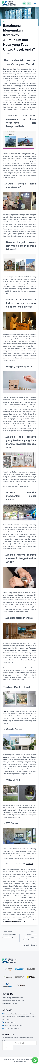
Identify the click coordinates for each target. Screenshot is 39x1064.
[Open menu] (35, 3)
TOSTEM (6, 711)
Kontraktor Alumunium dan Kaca (13, 1001)
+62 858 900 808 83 (11, 1028)
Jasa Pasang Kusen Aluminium (12, 998)
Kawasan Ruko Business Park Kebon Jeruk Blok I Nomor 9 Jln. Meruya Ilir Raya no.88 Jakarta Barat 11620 (19, 1016)
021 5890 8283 (9, 1022)
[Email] (29, 3)
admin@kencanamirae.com (13, 1025)
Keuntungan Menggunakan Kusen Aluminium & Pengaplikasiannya (29, 938)
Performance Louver (9, 1004)
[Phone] (24, 3)
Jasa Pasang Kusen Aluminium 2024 (9, 934)
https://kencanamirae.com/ (15, 922)
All (4, 21)
